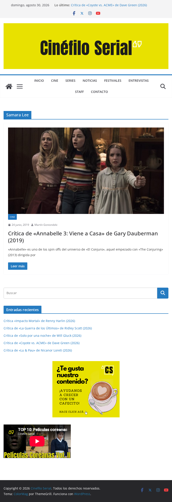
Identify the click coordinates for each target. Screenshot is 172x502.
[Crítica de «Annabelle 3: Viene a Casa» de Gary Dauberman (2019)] (86, 171)
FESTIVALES (112, 80)
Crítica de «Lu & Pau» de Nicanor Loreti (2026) (38, 350)
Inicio (39, 80)
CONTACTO (99, 92)
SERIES (70, 80)
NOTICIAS (90, 80)
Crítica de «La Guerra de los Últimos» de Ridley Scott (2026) (48, 328)
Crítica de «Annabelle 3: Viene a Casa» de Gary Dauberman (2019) (83, 237)
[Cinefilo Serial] (9, 86)
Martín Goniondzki (45, 225)
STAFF (79, 92)
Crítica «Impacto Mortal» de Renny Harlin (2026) (39, 321)
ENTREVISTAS (139, 80)
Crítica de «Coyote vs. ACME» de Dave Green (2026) (109, 5)
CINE (54, 80)
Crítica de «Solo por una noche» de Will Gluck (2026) (42, 335)
